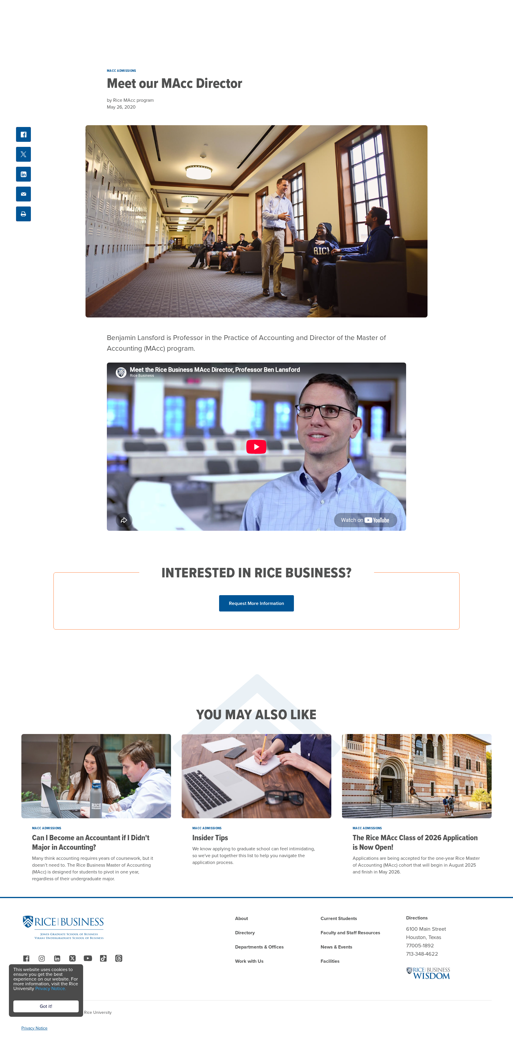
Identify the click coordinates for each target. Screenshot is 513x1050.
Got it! (46, 1006)
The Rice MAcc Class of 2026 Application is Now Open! (415, 842)
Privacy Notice (34, 1028)
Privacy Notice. (50, 988)
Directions (417, 917)
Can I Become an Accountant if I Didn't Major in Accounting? (90, 842)
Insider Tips (210, 837)
